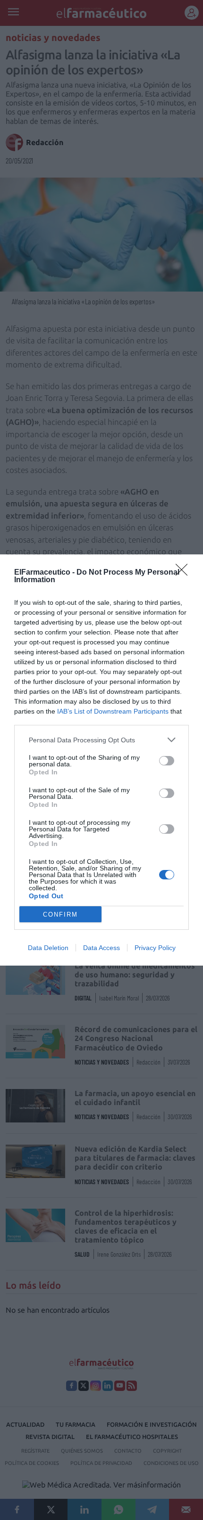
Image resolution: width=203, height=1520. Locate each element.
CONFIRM (60, 914)
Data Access (101, 947)
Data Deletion (48, 947)
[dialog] (101, 760)
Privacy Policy (155, 947)
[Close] (185, 573)
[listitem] (101, 740)
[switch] (166, 760)
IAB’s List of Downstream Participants (113, 711)
